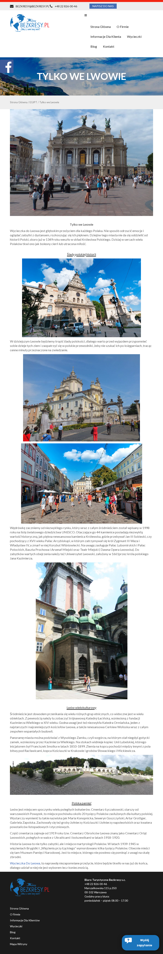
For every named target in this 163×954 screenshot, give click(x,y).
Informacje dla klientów (25, 920)
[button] (140, 942)
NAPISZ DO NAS (103, 6)
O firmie (123, 26)
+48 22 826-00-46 (66, 6)
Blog (93, 46)
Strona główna (100, 26)
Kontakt (108, 46)
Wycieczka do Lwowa (25, 863)
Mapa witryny (18, 944)
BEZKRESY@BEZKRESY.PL (32, 6)
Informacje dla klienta (105, 36)
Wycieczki (16, 926)
